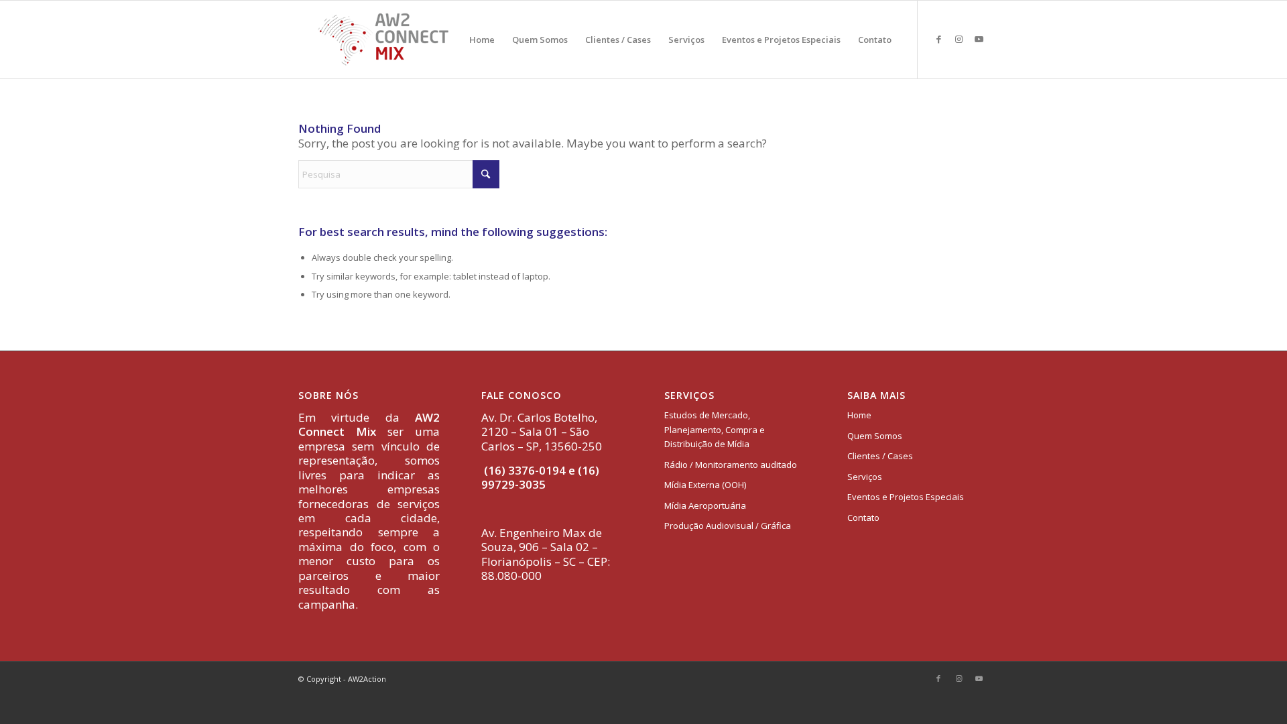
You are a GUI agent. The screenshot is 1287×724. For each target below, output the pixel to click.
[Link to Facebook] (938, 39)
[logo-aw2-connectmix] (383, 39)
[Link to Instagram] (958, 39)
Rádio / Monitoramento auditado (730, 465)
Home (859, 415)
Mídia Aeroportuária (705, 505)
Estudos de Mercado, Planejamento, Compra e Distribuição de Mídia (714, 429)
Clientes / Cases (880, 456)
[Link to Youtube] (979, 39)
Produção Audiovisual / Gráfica (727, 526)
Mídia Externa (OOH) (705, 485)
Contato (863, 517)
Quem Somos (874, 436)
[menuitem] (482, 39)
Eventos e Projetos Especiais (905, 497)
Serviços (864, 477)
